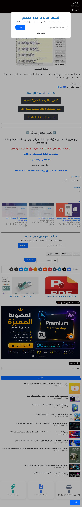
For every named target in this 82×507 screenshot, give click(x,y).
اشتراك (20, 27)
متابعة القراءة (41, 33)
